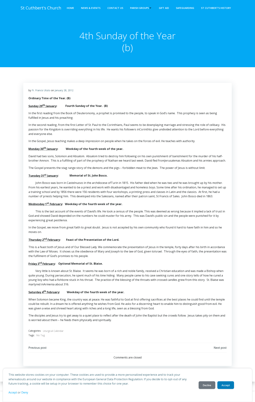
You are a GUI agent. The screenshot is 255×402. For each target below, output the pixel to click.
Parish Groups (139, 8)
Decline (207, 385)
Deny (24, 392)
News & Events (90, 8)
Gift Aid (164, 8)
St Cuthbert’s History (216, 8)
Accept (12, 392)
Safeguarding (185, 8)
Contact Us (115, 8)
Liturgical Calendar (53, 331)
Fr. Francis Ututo (41, 90)
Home (70, 8)
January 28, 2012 (64, 90)
